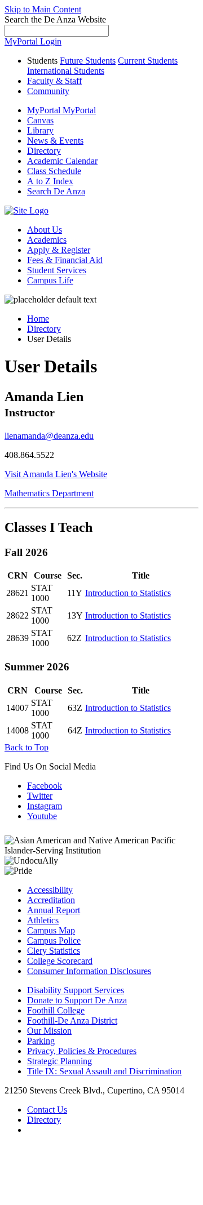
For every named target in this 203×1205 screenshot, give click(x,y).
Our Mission (49, 1030)
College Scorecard (59, 961)
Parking (41, 1041)
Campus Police (54, 940)
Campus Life (50, 280)
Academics (47, 239)
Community (48, 91)
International (65, 70)
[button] (56, 191)
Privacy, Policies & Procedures (81, 1051)
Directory (44, 329)
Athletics (43, 920)
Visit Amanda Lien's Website (56, 474)
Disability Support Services (75, 990)
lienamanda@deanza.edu (49, 436)
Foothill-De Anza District (72, 1020)
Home (38, 318)
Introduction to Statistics (128, 593)
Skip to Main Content (43, 9)
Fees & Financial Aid (65, 260)
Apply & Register (58, 250)
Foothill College (56, 1010)
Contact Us (47, 1109)
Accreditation (51, 900)
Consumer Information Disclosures (89, 971)
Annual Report (53, 910)
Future (88, 60)
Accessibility (50, 890)
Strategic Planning (59, 1061)
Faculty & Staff (54, 81)
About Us (44, 229)
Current (148, 60)
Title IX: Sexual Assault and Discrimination (104, 1071)
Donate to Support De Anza (77, 1000)
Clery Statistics (53, 950)
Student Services (56, 270)
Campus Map (51, 930)
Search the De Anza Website (55, 19)
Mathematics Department (49, 493)
